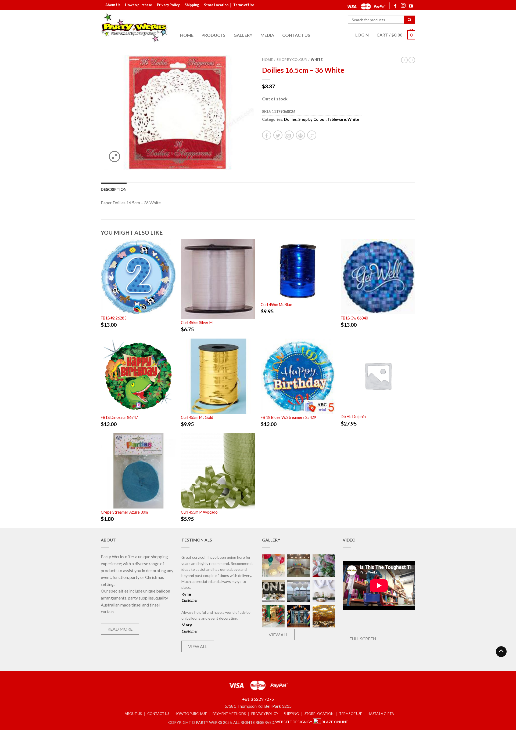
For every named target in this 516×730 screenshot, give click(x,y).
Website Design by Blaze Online (311, 722)
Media (267, 35)
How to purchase (138, 5)
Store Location (216, 5)
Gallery (243, 35)
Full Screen (362, 638)
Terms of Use (243, 5)
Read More (120, 628)
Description (114, 189)
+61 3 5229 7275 (258, 699)
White (317, 59)
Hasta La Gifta (381, 714)
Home (187, 35)
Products (213, 35)
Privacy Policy (168, 5)
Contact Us (296, 35)
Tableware (336, 119)
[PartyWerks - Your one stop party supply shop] (134, 27)
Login (362, 34)
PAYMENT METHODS (229, 714)
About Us (112, 5)
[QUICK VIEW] (138, 276)
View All (197, 646)
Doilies (290, 119)
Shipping (192, 5)
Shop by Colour (292, 59)
